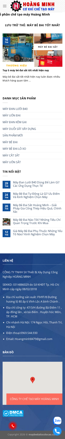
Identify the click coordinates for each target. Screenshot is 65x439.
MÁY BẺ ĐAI (10, 142)
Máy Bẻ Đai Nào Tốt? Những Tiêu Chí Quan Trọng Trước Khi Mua (36, 221)
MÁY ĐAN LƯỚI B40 (15, 109)
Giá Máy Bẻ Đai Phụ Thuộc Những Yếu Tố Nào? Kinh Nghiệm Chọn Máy (37, 232)
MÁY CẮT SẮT (11, 155)
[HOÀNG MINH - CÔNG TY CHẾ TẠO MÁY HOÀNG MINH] (32, 6)
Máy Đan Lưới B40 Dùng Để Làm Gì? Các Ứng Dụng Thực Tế (36, 184)
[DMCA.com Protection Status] (13, 413)
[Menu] (5, 6)
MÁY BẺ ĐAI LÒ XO (14, 149)
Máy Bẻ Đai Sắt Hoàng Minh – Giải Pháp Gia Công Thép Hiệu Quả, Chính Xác (37, 209)
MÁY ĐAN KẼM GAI (15, 122)
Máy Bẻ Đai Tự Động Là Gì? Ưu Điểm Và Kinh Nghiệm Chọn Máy (36, 195)
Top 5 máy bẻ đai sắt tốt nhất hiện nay (26, 70)
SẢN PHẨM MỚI (13, 135)
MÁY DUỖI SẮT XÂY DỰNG (19, 129)
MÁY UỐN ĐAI (11, 115)
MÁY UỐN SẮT (12, 162)
